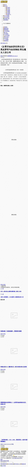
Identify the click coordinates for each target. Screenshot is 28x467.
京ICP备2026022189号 (17, 458)
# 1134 (4, 444)
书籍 (8, 460)
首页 (2, 43)
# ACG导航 (11, 444)
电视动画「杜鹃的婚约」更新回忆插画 (11, 331)
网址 (2, 460)
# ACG (7, 444)
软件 (6, 460)
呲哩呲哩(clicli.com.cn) (12, 55)
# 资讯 (4, 284)
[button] (2, 459)
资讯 (4, 43)
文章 (4, 460)
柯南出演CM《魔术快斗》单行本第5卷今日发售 (14, 366)
